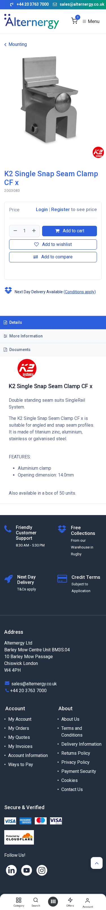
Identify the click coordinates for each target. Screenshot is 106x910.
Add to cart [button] (73, 230)
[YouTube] (27, 870)
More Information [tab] (25, 336)
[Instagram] (42, 870)
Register (60, 209)
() (80, 292)
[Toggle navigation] (91, 21)
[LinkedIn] (11, 870)
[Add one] (34, 231)
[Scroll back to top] (97, 863)
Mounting (17, 44)
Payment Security (78, 771)
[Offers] (70, 900)
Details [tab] (15, 322)
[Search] (35, 900)
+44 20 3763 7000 (28, 690)
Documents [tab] (19, 349)
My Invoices (20, 746)
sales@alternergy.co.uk (82, 4)
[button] (10, 270)
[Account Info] (87, 900)
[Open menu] (53, 901)
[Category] (18, 900)
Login (42, 209)
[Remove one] (15, 231)
